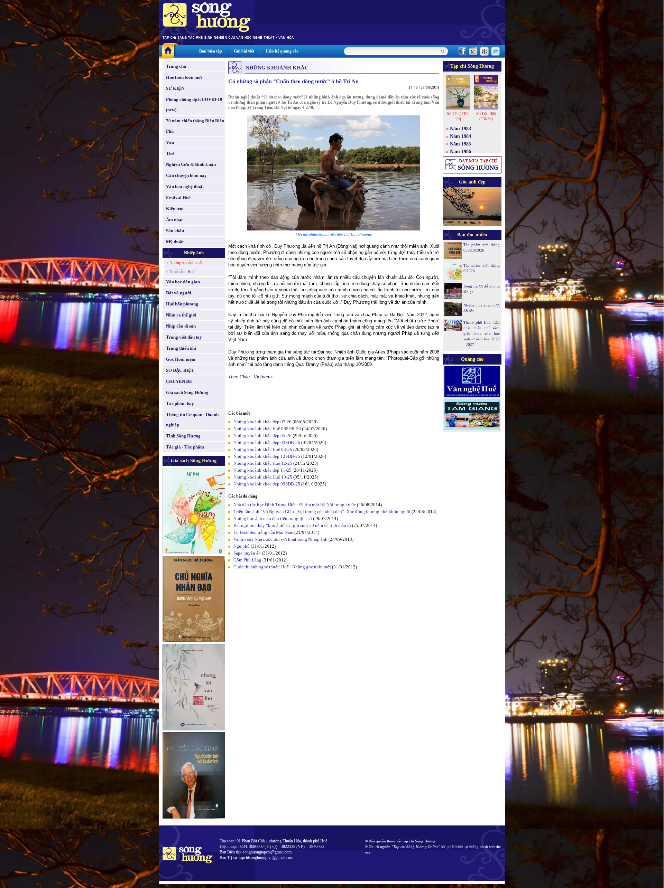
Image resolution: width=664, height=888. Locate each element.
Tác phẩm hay (180, 403)
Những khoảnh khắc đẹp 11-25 (262, 470)
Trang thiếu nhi (181, 348)
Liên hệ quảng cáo (282, 51)
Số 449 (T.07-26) (458, 116)
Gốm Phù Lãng (247, 560)
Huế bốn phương (182, 303)
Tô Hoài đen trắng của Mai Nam (263, 532)
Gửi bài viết (244, 51)
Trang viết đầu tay (184, 337)
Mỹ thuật (175, 241)
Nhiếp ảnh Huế (181, 271)
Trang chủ (176, 66)
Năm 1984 (460, 136)
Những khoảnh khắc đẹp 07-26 (262, 421)
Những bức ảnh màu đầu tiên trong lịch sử (272, 518)
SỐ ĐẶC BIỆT (180, 370)
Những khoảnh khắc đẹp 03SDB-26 (266, 442)
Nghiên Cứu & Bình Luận (191, 164)
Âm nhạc (174, 219)
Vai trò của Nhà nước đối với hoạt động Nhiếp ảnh (280, 539)
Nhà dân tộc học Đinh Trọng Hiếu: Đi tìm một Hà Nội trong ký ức (294, 504)
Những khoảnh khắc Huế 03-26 (262, 449)
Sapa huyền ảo (247, 553)
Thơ (170, 153)
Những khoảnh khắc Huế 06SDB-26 (267, 428)
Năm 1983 (460, 128)
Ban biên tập (210, 51)
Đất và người (178, 292)
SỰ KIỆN (175, 88)
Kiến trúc (175, 208)
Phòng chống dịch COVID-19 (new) (194, 104)
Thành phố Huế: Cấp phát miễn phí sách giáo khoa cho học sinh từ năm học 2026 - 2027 (481, 333)
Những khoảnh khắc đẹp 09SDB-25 (266, 483)
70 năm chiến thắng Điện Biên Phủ (195, 126)
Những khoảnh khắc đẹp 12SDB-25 (266, 456)
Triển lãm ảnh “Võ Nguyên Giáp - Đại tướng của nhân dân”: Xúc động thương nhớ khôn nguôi (322, 511)
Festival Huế (178, 197)
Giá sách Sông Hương (187, 392)
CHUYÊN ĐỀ (179, 381)
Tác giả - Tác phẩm (185, 447)
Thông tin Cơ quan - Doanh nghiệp (192, 419)
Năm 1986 (460, 151)
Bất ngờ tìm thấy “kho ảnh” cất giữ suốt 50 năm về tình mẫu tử (292, 525)
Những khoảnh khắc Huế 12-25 (262, 463)
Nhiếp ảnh (194, 252)
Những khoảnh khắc (186, 262)
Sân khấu (175, 230)
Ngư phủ (241, 546)
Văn (170, 142)
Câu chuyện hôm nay (186, 175)
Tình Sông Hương (183, 435)
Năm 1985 (460, 144)
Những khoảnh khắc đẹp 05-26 (262, 435)
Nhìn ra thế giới (181, 315)
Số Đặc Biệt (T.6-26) (486, 116)
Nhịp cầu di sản (181, 326)
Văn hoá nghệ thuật (185, 186)
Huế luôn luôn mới (184, 77)
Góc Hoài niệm (180, 359)
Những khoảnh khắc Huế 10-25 (262, 477)
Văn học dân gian (183, 281)
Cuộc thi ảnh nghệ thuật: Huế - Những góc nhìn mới (282, 566)
